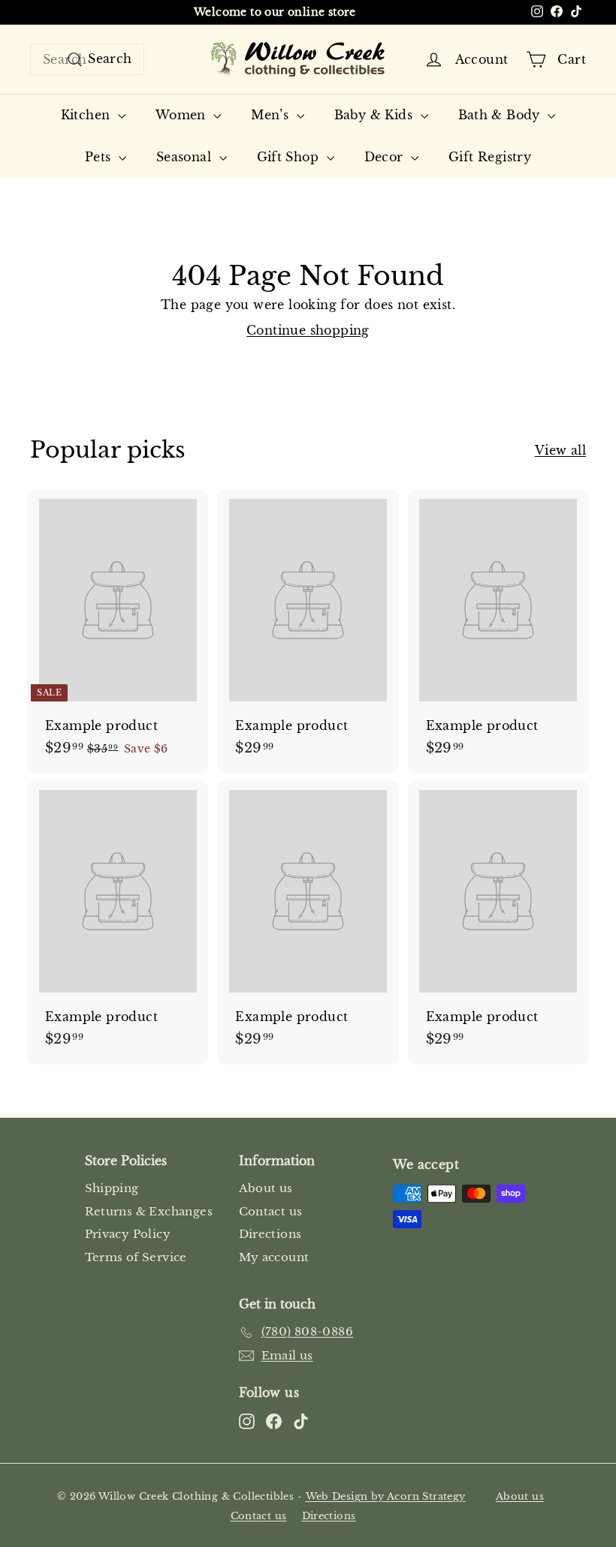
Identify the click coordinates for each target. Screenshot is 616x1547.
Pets (100, 156)
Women (183, 114)
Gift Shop (290, 156)
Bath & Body (501, 114)
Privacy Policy (128, 1234)
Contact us (271, 1211)
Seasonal (186, 156)
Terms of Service (136, 1257)
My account (274, 1257)
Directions (270, 1234)
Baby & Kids (375, 114)
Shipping (112, 1188)
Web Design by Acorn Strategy (386, 1496)
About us (266, 1188)
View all (560, 450)
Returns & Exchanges (149, 1211)
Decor (385, 156)
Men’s (271, 114)
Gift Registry (489, 156)
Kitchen (87, 114)
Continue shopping (308, 330)
